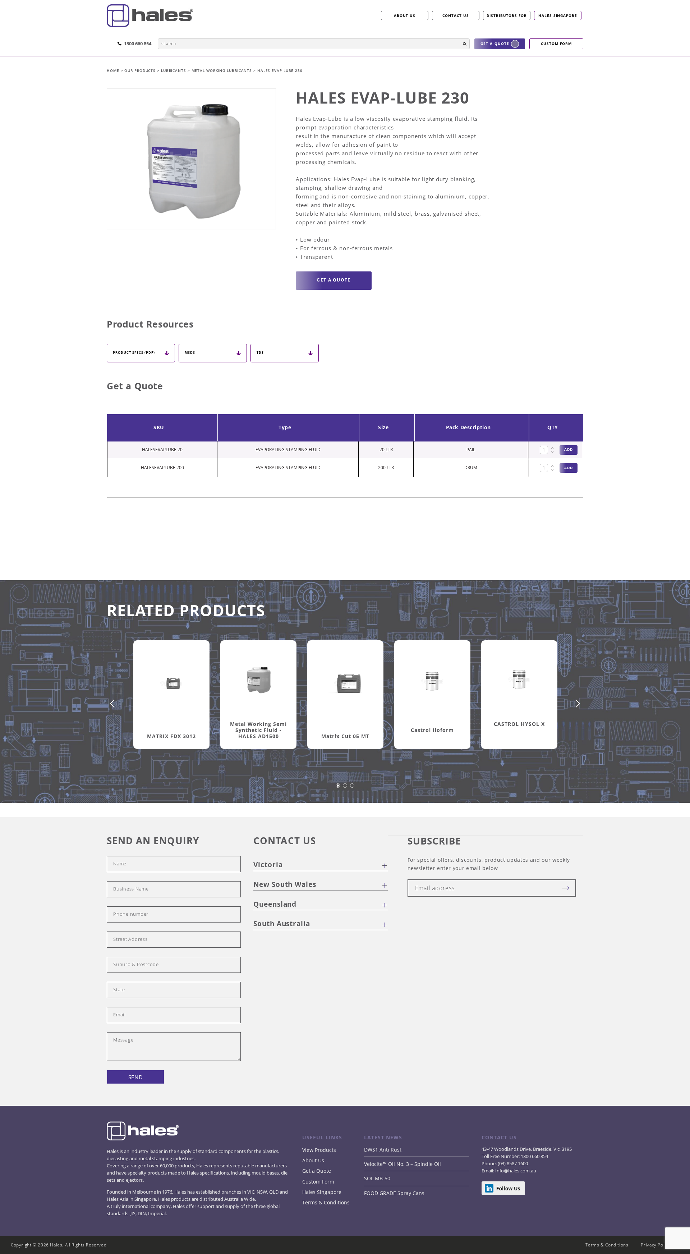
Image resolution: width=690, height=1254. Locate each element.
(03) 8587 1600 (512, 1163)
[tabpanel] (171, 703)
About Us (313, 1160)
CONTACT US (455, 15)
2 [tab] (345, 789)
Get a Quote (316, 1170)
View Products (319, 1150)
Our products (140, 70)
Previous (114, 703)
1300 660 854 (534, 1156)
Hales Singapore (557, 15)
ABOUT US (405, 15)
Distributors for (507, 15)
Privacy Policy (656, 1245)
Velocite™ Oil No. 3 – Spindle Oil (402, 1164)
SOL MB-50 (377, 1178)
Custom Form (318, 1181)
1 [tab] (338, 789)
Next (576, 703)
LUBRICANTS (174, 70)
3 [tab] (352, 789)
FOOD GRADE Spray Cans (394, 1193)
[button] (465, 43)
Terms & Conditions (326, 1202)
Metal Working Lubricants (223, 70)
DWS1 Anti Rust (382, 1149)
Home (114, 70)
